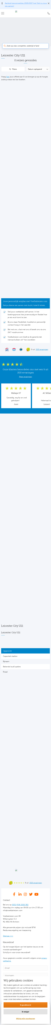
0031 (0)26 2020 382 (20, 905)
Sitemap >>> (8, 936)
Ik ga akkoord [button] (25, 1005)
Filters (14, 69)
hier (7, 77)
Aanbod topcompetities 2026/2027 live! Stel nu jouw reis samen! (26, 4)
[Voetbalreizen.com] (25, 13)
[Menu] (3, 13)
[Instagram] (25, 894)
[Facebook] (15, 894)
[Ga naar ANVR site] (13, 349)
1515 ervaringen (42, 349)
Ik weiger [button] (25, 1012)
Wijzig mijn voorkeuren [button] (25, 1019)
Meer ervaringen (25, 377)
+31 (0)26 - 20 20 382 (48, 13)
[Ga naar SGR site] (6, 349)
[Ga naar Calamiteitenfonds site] (20, 349)
